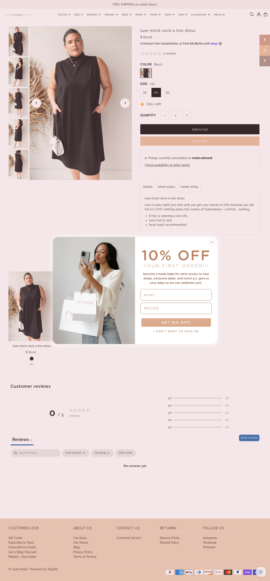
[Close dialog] (212, 242)
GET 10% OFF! (176, 322)
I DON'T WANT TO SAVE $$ (176, 331)
